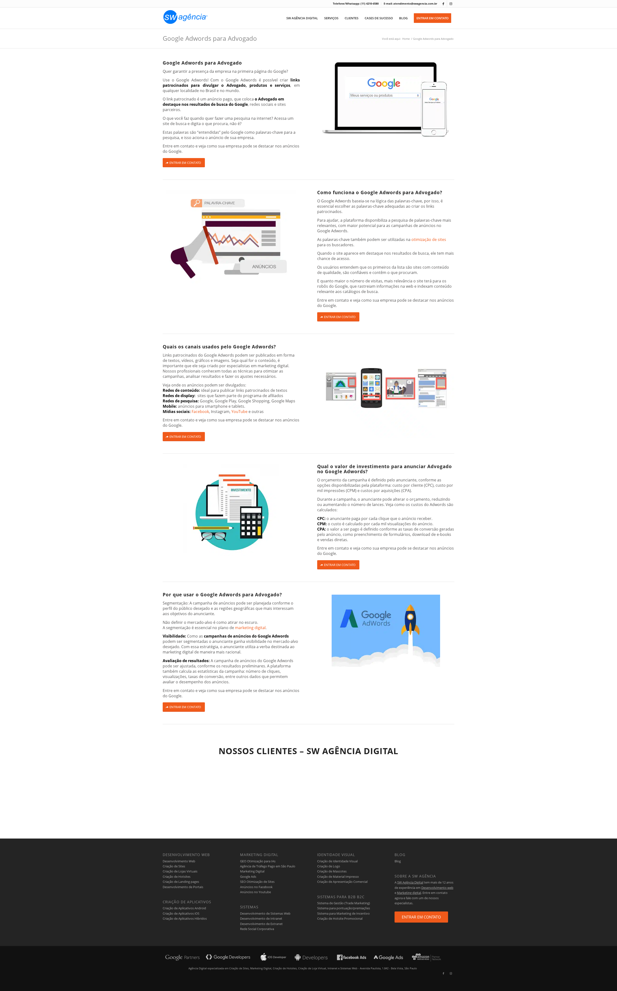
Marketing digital (409, 893)
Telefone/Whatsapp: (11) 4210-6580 (356, 3)
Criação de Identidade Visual (337, 861)
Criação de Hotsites (176, 876)
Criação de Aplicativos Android (184, 908)
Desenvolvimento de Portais (183, 887)
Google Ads (248, 876)
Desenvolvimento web (437, 887)
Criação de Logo (328, 866)
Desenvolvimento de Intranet (261, 918)
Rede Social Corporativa (257, 929)
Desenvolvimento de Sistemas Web (265, 913)
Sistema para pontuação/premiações (343, 908)
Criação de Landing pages (181, 881)
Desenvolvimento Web (179, 861)
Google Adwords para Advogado (210, 38)
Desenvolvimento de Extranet (261, 924)
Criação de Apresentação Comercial (342, 881)
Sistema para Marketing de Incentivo (343, 913)
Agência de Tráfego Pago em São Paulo (267, 866)
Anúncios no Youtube (255, 892)
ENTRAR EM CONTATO (421, 917)
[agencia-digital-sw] (185, 18)
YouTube (239, 411)
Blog (398, 861)
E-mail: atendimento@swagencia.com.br (410, 3)
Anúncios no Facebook (256, 887)
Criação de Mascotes (332, 871)
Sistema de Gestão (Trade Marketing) (343, 903)
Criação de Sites (174, 866)
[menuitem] (355, 3)
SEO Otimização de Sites (257, 881)
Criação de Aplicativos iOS (181, 913)
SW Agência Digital (410, 882)
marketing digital (250, 627)
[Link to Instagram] (450, 3)
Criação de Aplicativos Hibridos (185, 918)
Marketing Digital (252, 871)
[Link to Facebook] (443, 3)
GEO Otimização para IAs (257, 861)
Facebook (200, 411)
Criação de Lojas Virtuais (180, 871)
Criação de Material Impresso (338, 876)
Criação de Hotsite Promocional (339, 918)
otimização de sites (428, 239)
